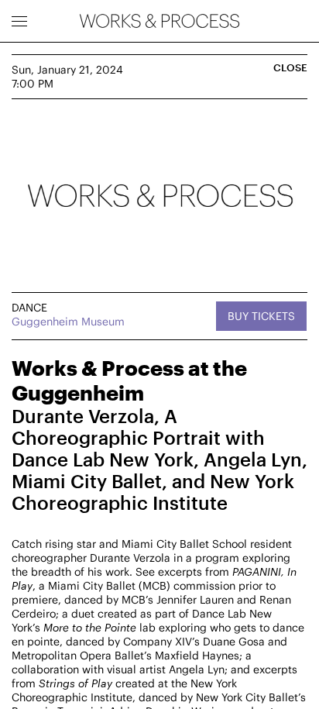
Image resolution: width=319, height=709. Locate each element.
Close (290, 68)
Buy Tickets (261, 315)
